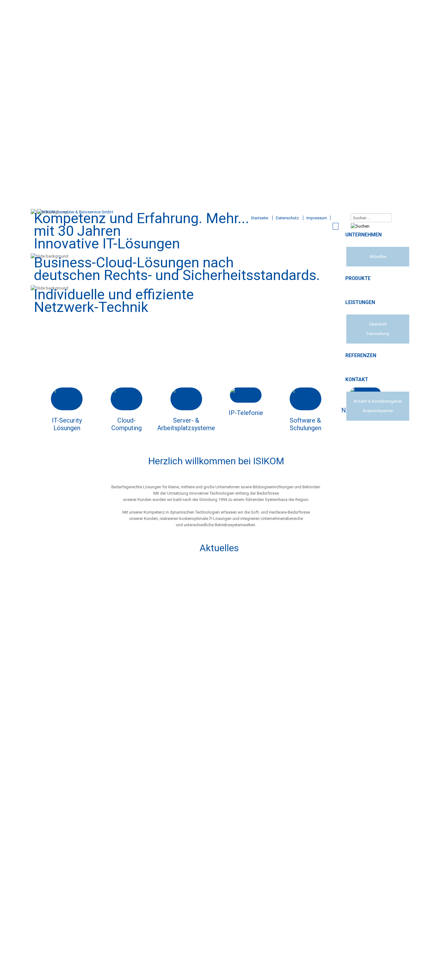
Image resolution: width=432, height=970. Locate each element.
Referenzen (360, 355)
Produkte (358, 278)
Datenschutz (287, 218)
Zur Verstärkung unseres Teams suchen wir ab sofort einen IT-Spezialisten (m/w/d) (219, 565)
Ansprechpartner (377, 410)
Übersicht (378, 324)
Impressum (316, 218)
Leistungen (360, 302)
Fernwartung (378, 333)
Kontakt (356, 379)
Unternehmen (363, 235)
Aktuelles (377, 256)
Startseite (259, 218)
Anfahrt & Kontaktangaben (378, 401)
